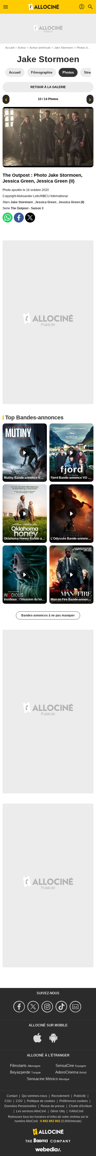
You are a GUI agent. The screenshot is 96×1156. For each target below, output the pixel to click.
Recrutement (60, 1096)
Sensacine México (42, 1079)
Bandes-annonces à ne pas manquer (48, 615)
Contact (12, 1096)
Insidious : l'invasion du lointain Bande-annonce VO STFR (25, 599)
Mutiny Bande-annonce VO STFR (25, 477)
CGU (8, 1101)
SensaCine (65, 1065)
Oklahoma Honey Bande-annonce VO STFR (25, 538)
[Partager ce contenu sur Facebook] (19, 218)
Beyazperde (20, 1072)
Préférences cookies (73, 1101)
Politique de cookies (41, 1101)
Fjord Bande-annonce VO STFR (72, 477)
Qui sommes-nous (34, 1096)
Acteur (22, 47)
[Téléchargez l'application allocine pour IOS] (40, 1037)
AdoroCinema (66, 1072)
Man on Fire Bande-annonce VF (72, 599)
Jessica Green (46, 202)
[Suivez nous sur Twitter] (33, 1006)
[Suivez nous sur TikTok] (62, 1006)
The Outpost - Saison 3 (27, 208)
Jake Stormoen (63, 47)
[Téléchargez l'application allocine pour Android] (56, 1037)
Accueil (9, 47)
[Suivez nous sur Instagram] (48, 1006)
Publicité (80, 1096)
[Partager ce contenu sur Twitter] (30, 218)
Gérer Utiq (57, 1111)
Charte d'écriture (80, 1106)
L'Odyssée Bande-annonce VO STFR (72, 538)
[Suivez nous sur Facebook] (19, 1006)
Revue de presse (53, 1106)
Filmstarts (18, 1065)
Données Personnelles (20, 1106)
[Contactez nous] (76, 1006)
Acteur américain (39, 47)
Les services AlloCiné (31, 1111)
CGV (19, 1101)
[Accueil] (43, 7)
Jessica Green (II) (71, 202)
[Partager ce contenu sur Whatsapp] (8, 218)
